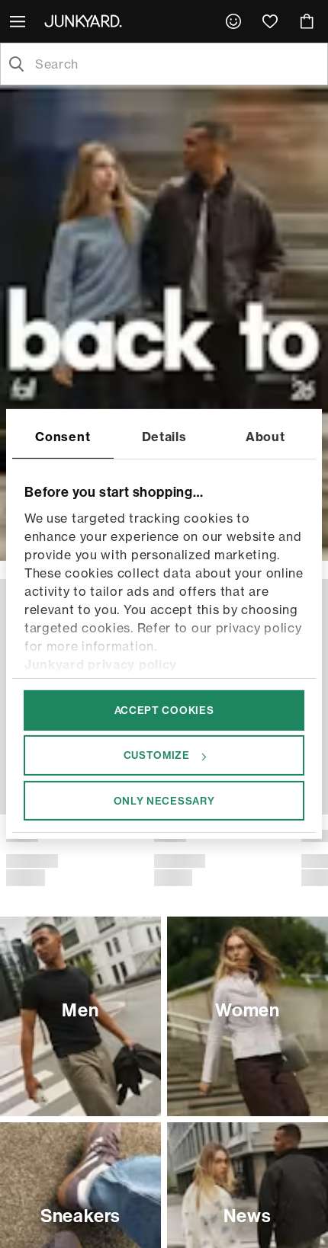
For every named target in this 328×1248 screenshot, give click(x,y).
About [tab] (265, 436)
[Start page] (86, 20)
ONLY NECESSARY (164, 800)
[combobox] (176, 64)
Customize (157, 755)
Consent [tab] (62, 436)
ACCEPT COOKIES (164, 710)
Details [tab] (164, 436)
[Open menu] (19, 21)
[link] (233, 21)
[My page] (233, 21)
